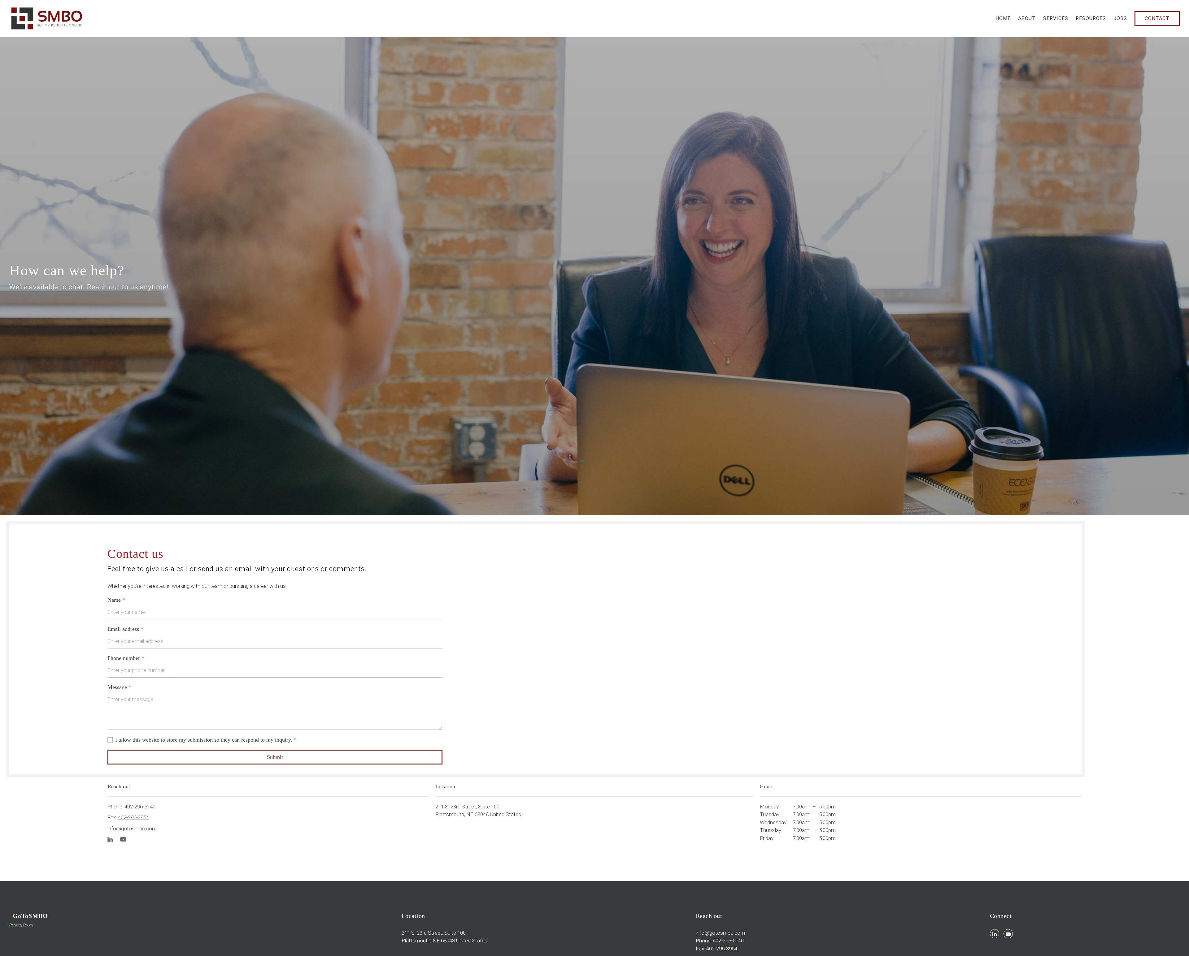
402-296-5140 (139, 806)
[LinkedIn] (110, 839)
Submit (275, 757)
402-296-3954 (133, 817)
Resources (1091, 18)
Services (1055, 18)
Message (119, 687)
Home (1003, 18)
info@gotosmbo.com (132, 828)
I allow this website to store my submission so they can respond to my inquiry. (206, 740)
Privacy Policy (21, 925)
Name (116, 600)
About (1027, 18)
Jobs (1120, 18)
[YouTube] (123, 839)
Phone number (125, 658)
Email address (125, 629)
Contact (1157, 18)
